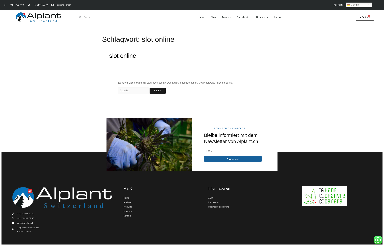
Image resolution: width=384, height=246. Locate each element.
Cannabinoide (243, 17)
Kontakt (278, 17)
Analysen (226, 17)
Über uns (260, 17)
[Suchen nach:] (134, 90)
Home (202, 17)
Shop (213, 17)
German (354, 4)
